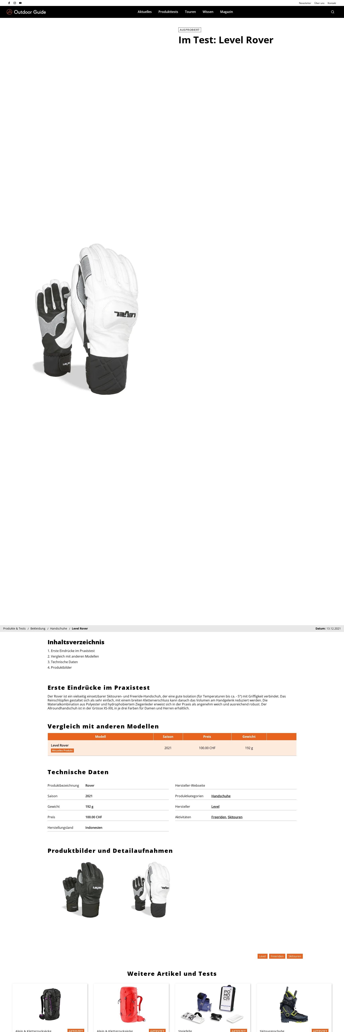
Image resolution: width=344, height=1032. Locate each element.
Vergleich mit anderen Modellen (75, 656)
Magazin (226, 12)
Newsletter (305, 3)
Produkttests (168, 12)
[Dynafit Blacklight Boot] (294, 1005)
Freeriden (218, 817)
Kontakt (332, 3)
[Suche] (333, 12)
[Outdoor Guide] (26, 12)
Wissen (208, 12)
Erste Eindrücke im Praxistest (73, 651)
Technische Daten (64, 662)
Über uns (319, 3)
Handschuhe (221, 796)
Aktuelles (145, 12)
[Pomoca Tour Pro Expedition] (212, 1005)
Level (215, 806)
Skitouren (235, 817)
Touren (190, 12)
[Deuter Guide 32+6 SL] (131, 1005)
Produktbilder (61, 667)
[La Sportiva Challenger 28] (49, 1005)
